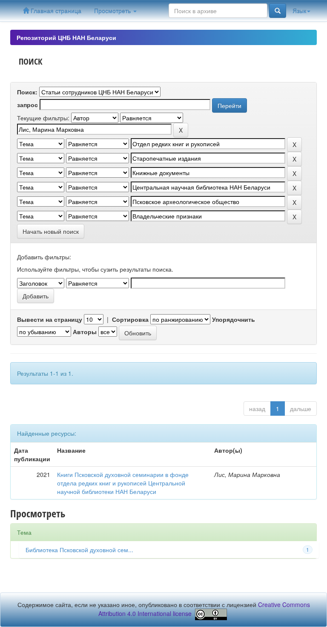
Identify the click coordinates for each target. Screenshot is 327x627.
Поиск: (27, 92)
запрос (27, 104)
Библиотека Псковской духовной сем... (79, 549)
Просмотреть (113, 10)
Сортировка (130, 319)
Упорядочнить (233, 319)
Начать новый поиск (51, 231)
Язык (299, 10)
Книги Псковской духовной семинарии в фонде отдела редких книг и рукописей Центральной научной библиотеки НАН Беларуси (123, 483)
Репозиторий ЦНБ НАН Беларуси (66, 37)
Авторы (85, 331)
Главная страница (55, 10)
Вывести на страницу (49, 319)
